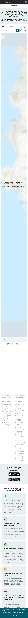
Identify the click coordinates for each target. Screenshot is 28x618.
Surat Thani (20, 434)
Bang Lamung (20, 451)
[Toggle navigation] (2, 2)
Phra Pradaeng (20, 429)
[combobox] (4, 26)
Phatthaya (19, 450)
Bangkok (19, 408)
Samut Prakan (20, 410)
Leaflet (3, 337)
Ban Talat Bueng (21, 453)
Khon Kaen (19, 432)
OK (14, 615)
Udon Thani (20, 415)
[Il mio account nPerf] (25, 2)
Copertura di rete (18, 30)
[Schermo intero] (25, 26)
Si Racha (19, 427)
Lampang (19, 431)
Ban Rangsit (20, 436)
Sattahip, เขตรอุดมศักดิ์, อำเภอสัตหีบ (6, 416)
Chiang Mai (20, 422)
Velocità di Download (21, 30)
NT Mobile (6, 422)
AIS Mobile (6, 426)
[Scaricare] (14, 474)
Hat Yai (18, 424)
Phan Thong (20, 458)
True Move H (7, 424)
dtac (5, 420)
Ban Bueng (19, 455)
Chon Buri (19, 417)
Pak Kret (19, 426)
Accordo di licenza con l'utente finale (16, 612)
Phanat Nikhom (21, 456)
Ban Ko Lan (20, 460)
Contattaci (10, 584)
